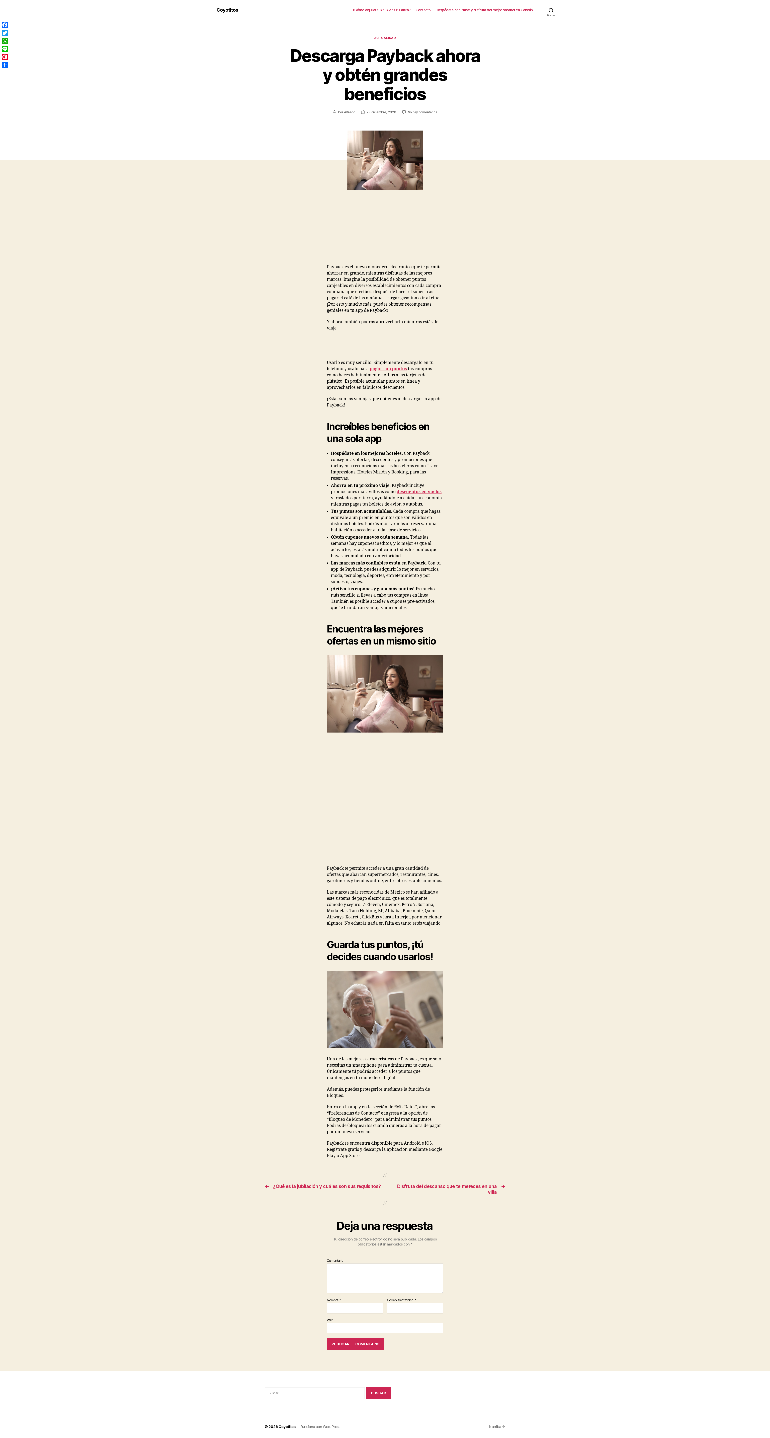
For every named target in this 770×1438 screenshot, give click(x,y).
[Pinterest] (5, 57)
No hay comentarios (422, 112)
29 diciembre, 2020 (381, 112)
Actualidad (385, 38)
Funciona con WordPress (320, 1427)
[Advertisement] (58, 234)
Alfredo (349, 112)
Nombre (334, 1300)
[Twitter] (5, 33)
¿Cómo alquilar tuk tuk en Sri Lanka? (382, 10)
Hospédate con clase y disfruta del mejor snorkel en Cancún (484, 10)
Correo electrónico (401, 1300)
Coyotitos (227, 10)
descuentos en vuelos (419, 492)
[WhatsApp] (5, 41)
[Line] (5, 49)
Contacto (423, 10)
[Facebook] (5, 25)
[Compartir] (5, 65)
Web (330, 1320)
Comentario (335, 1261)
